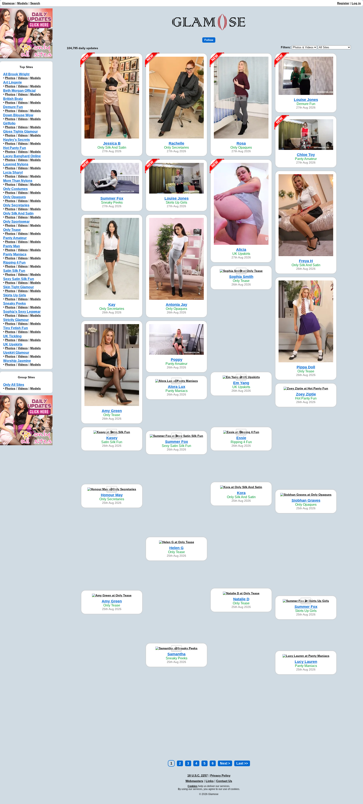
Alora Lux (176, 387)
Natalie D (241, 599)
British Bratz (13, 99)
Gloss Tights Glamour (20, 131)
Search (35, 3)
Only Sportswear (16, 221)
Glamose (8, 3)
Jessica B (112, 143)
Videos (23, 78)
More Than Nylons (17, 180)
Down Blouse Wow (18, 115)
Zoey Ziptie (306, 394)
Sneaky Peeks (14, 303)
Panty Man (11, 246)
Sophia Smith (241, 277)
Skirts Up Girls (14, 295)
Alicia (241, 249)
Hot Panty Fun (14, 148)
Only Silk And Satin (18, 213)
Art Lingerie (12, 82)
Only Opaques (14, 197)
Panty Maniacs (14, 254)
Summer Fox (111, 198)
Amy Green (112, 411)
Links (210, 781)
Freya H (306, 261)
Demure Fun (13, 107)
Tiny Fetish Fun (15, 328)
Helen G (176, 548)
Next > (225, 763)
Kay (111, 304)
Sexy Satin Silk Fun (18, 279)
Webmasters (194, 781)
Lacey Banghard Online (22, 156)
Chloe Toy (306, 155)
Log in (356, 3)
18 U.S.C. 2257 (197, 775)
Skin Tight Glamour (18, 287)
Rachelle (176, 143)
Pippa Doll (306, 367)
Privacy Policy (220, 775)
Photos (10, 78)
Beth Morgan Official (19, 90)
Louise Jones (306, 100)
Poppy (176, 359)
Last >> (242, 763)
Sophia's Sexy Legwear (22, 311)
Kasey (111, 438)
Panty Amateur (15, 238)
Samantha (176, 654)
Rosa (241, 143)
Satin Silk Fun (14, 270)
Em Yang (241, 383)
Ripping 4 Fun (14, 262)
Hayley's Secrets (16, 139)
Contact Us (224, 781)
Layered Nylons (15, 164)
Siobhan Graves (306, 500)
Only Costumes (15, 189)
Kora (241, 493)
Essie (241, 438)
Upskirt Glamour (16, 352)
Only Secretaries (16, 205)
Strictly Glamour (16, 320)
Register (343, 3)
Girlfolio (9, 123)
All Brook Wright (16, 74)
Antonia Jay (176, 304)
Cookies (192, 786)
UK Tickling (12, 336)
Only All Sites (13, 384)
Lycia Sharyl (13, 172)
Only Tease (12, 230)
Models (22, 3)
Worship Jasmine (17, 361)
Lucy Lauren (306, 662)
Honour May (112, 495)
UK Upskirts (12, 344)
